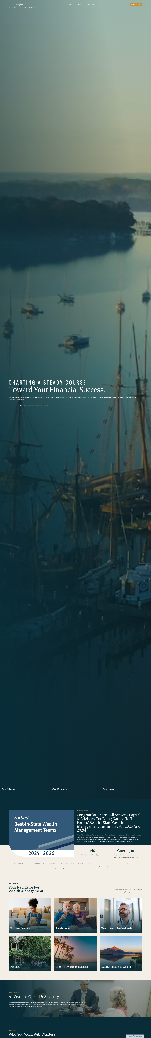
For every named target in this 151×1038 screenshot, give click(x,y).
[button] (71, 4)
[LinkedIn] (20, 406)
